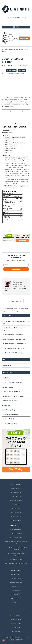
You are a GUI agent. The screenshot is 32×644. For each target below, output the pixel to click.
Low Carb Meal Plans (16, 537)
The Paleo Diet (16, 631)
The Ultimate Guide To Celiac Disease (12, 353)
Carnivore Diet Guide (16, 512)
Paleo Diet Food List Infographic (11, 391)
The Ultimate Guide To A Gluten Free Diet (13, 348)
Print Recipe (21, 70)
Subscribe (24, 38)
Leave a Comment (22, 65)
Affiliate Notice (19, 639)
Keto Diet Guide (16, 504)
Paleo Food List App (16, 623)
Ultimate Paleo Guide (16, 615)
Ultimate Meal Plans (16, 619)
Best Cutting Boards (16, 578)
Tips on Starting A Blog (8, 410)
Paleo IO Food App (16, 516)
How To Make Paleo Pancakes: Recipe (13, 396)
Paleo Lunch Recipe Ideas (9, 419)
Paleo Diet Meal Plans (16, 500)
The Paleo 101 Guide (16, 488)
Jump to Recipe (11, 70)
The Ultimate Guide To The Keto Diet (12, 334)
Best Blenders (16, 590)
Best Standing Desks (16, 598)
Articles (10, 231)
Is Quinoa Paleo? (6, 405)
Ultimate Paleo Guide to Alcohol (16, 559)
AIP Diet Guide (16, 508)
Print (17, 123)
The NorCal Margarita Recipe (10, 401)
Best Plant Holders (16, 602)
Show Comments (16, 301)
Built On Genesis (18, 637)
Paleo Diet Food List (16, 496)
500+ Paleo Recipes (16, 492)
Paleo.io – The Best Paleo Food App (12, 382)
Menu (17, 27)
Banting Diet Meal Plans (16, 533)
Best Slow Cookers (16, 574)
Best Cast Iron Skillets (16, 582)
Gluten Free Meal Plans (16, 529)
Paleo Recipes (6, 378)
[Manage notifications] (3, 640)
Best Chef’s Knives (16, 594)
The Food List (16, 627)
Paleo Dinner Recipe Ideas (9, 423)
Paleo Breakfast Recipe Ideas (10, 414)
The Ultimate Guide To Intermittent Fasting (14, 339)
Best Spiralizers (16, 586)
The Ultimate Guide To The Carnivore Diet (14, 344)
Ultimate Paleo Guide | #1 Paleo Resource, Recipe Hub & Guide (16, 9)
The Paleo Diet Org (16, 520)
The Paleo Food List (7, 387)
